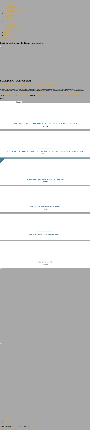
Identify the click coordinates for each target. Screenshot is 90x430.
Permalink (77, 95)
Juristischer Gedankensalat (11, 39)
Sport (68, 95)
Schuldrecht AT (11, 7)
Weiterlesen (6, 92)
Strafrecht (6, 13)
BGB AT (9, 5)
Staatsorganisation (12, 26)
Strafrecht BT (11, 19)
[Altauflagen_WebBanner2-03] (45, 344)
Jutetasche (63, 95)
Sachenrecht (10, 10)
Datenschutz (7, 421)
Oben (1, 429)
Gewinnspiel (53, 95)
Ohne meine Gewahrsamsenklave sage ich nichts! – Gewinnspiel (29, 85)
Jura (59, 95)
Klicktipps (20, 95)
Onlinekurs (7, 30)
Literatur (6, 34)
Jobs (5, 35)
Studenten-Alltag (11, 95)
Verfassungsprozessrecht (14, 27)
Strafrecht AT (10, 18)
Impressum (7, 420)
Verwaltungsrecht (12, 29)
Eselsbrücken (10, 3)
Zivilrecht (6, 2)
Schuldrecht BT (11, 8)
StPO (8, 16)
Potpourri (26, 95)
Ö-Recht (6, 21)
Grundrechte (10, 24)
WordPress (15, 426)
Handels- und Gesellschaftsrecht (16, 11)
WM (72, 95)
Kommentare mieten (9, 32)
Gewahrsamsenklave (43, 95)
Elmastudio (32, 426)
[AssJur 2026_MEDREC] (45, 269)
